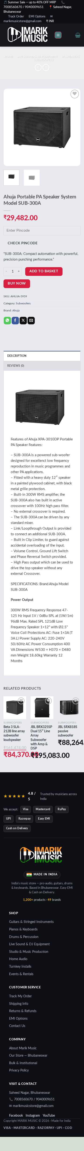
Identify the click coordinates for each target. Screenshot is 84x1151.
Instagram (33, 1115)
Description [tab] (17, 355)
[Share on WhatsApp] (7, 320)
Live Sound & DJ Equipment (37, 56)
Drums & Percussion (23, 937)
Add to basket (43, 271)
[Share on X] (23, 320)
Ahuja (16, 310)
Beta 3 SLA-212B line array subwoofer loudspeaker (14, 733)
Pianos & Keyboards (23, 929)
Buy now (17, 283)
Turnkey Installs (20, 966)
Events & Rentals (21, 974)
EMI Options (37, 16)
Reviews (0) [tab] (15, 365)
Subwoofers (44, 59)
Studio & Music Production (28, 952)
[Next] (73, 127)
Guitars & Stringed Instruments (31, 922)
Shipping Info (18, 1004)
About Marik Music (23, 1048)
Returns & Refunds (22, 1011)
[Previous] (11, 127)
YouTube (49, 1115)
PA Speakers (71, 56)
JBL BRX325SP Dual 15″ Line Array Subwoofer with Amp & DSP (41, 737)
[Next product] (38, 67)
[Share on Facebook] (15, 320)
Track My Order (20, 996)
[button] (58, 35)
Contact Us (17, 1026)
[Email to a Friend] (31, 320)
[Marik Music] (34, 35)
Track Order (16, 16)
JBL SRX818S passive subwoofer (67, 731)
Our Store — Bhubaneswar (28, 1055)
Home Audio (18, 959)
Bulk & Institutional (23, 1063)
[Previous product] (45, 67)
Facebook (16, 1115)
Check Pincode (23, 243)
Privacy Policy (19, 1070)
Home (8, 56)
